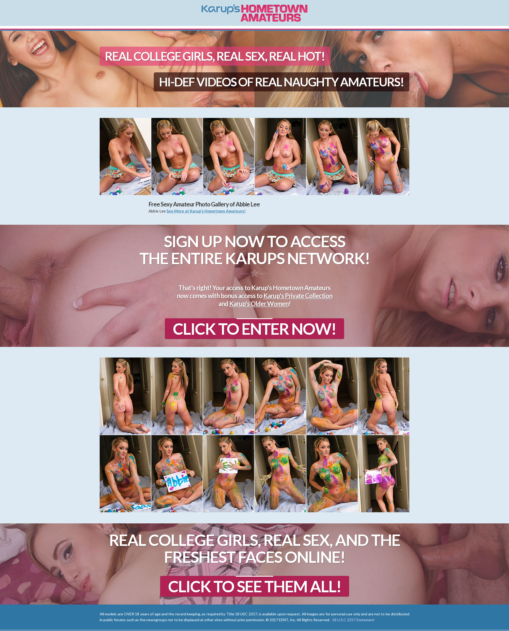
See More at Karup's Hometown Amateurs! (206, 211)
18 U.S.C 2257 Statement (353, 619)
